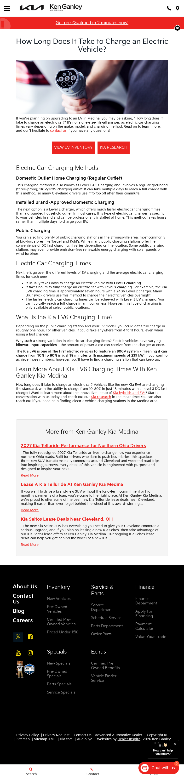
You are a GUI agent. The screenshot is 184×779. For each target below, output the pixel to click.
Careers (23, 620)
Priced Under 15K (62, 632)
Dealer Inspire (129, 739)
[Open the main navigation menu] (7, 8)
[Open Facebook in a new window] (30, 637)
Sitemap (23, 739)
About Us (25, 587)
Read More (30, 475)
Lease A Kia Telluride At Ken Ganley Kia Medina (72, 484)
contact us (58, 131)
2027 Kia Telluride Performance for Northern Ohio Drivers (83, 445)
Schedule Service (106, 618)
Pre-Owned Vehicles (57, 609)
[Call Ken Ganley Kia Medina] (169, 8)
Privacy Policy (27, 735)
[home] (51, 8)
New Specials (58, 663)
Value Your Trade (150, 637)
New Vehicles (59, 599)
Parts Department (107, 626)
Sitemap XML (45, 739)
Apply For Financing (144, 613)
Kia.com (66, 739)
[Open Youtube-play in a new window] (18, 653)
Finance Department (146, 601)
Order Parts (101, 634)
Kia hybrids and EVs (129, 393)
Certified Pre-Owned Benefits (105, 665)
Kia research (101, 397)
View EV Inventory (73, 147)
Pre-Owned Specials (57, 673)
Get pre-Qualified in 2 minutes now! (92, 22)
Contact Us (23, 599)
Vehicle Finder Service (103, 678)
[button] (177, 28)
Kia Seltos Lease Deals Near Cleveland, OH (67, 519)
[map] (177, 8)
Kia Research (113, 147)
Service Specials (61, 692)
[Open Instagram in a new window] (30, 653)
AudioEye (84, 739)
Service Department (102, 607)
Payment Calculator (144, 626)
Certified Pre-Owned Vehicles (61, 621)
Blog (18, 611)
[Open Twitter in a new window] (18, 637)
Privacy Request (56, 735)
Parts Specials (59, 684)
